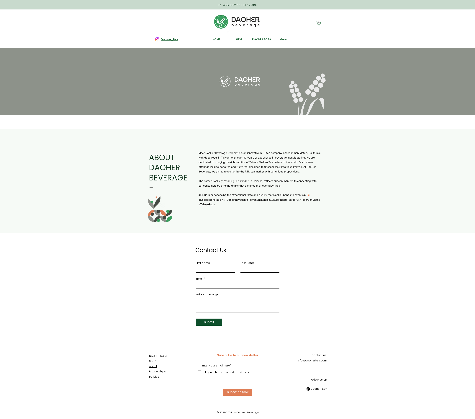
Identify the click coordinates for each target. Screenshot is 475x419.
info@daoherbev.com (312, 360)
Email (199, 278)
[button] (319, 23)
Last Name (247, 263)
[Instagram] (308, 389)
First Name (203, 263)
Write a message (207, 294)
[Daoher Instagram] (157, 39)
